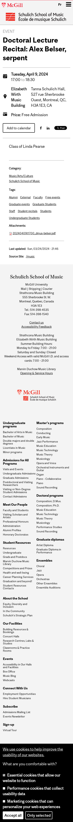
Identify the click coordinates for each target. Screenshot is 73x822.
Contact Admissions (15, 496)
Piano (39, 483)
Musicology (43, 458)
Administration (11, 526)
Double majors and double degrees (18, 442)
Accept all (13, 815)
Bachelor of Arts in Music (17, 432)
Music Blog (9, 675)
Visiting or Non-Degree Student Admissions (17, 491)
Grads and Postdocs (15, 557)
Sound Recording (46, 487)
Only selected (39, 815)
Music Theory (44, 454)
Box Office (9, 671)
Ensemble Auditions (48, 587)
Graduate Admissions (15, 477)
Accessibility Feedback (36, 326)
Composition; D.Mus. (48, 501)
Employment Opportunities (19, 693)
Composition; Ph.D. (47, 505)
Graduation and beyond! (17, 581)
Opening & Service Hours (36, 373)
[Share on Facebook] (41, 128)
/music (30, 256)
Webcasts (9, 680)
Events (8, 659)
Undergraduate (12, 552)
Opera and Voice (46, 463)
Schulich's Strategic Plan (18, 615)
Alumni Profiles (12, 530)
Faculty (38, 197)
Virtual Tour (10, 730)
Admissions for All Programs (16, 462)
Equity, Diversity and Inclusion (15, 605)
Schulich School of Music (24, 181)
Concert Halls (11, 636)
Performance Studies (49, 527)
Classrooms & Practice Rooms (16, 649)
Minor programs (12, 452)
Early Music (43, 437)
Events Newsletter (14, 716)
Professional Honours (15, 521)
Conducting (43, 433)
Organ (40, 474)
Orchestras (42, 579)
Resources (9, 548)
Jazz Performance (47, 441)
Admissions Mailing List (16, 712)
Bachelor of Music (13, 436)
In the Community (14, 611)
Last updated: (17, 248)
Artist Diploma (44, 545)
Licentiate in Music (14, 447)
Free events (52, 197)
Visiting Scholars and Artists (15, 516)
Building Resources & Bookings (15, 631)
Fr (60, 4)
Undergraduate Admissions (19, 473)
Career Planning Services (18, 577)
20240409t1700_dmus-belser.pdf (34, 233)
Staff (12, 211)
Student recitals (27, 211)
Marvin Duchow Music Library (16, 563)
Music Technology (47, 450)
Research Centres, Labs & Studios (18, 642)
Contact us (36, 322)
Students (45, 211)
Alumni (13, 197)
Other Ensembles (46, 583)
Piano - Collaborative (48, 478)
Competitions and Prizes (17, 568)
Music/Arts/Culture (21, 176)
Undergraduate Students (24, 218)
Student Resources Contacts (14, 587)
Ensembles (44, 560)
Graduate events (19, 204)
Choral (40, 566)
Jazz (39, 570)
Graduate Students (44, 204)
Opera (40, 574)
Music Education (46, 445)
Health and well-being (16, 572)
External (25, 197)
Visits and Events (13, 469)
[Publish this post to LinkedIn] (48, 128)
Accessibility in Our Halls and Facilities (17, 666)
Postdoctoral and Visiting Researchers (18, 483)
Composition (44, 428)
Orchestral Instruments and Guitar (52, 469)
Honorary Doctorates (15, 534)
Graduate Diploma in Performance (48, 551)
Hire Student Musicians (17, 698)
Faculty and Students (15, 510)
